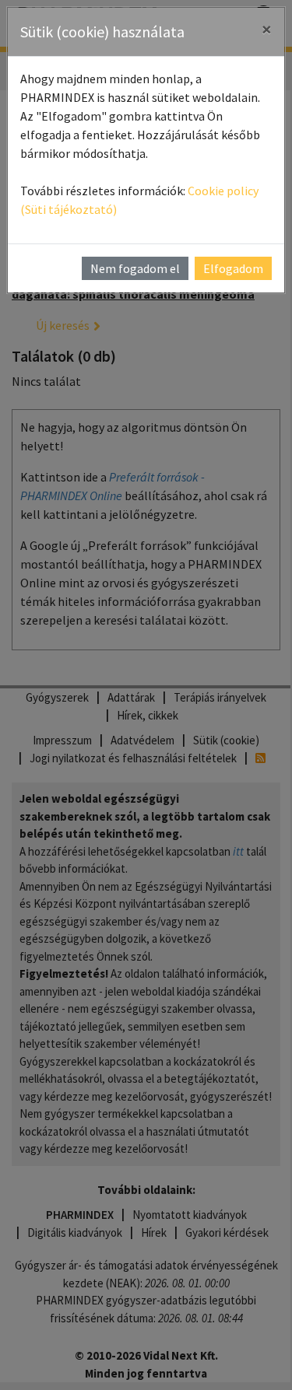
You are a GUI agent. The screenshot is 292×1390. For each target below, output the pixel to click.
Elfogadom (233, 268)
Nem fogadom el (135, 268)
